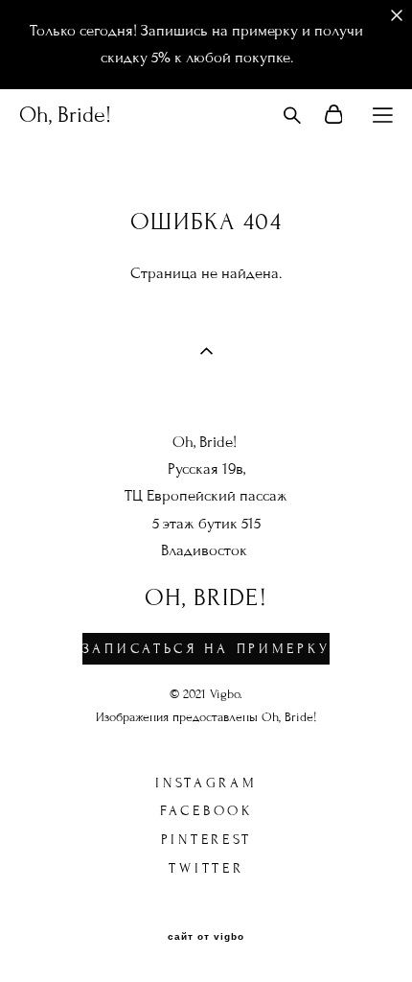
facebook (206, 811)
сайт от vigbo (206, 937)
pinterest (206, 839)
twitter (206, 868)
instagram (206, 783)
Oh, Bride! (65, 115)
